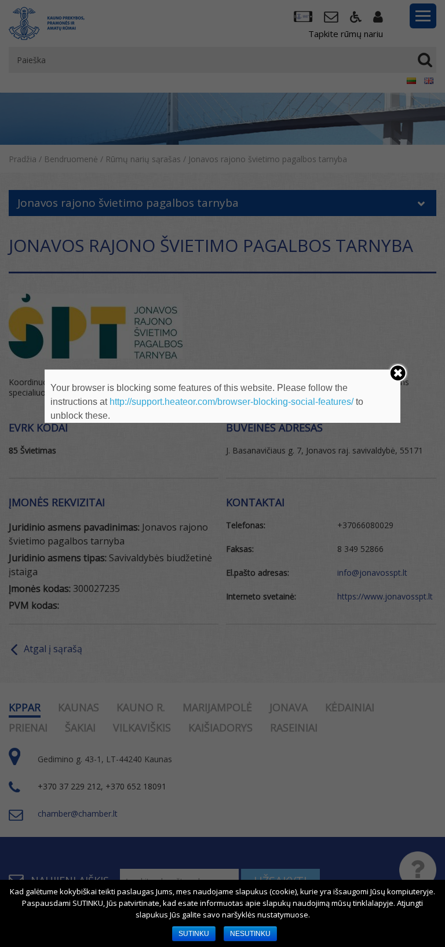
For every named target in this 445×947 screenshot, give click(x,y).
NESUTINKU (250, 934)
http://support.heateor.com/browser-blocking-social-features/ (231, 402)
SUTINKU (193, 934)
